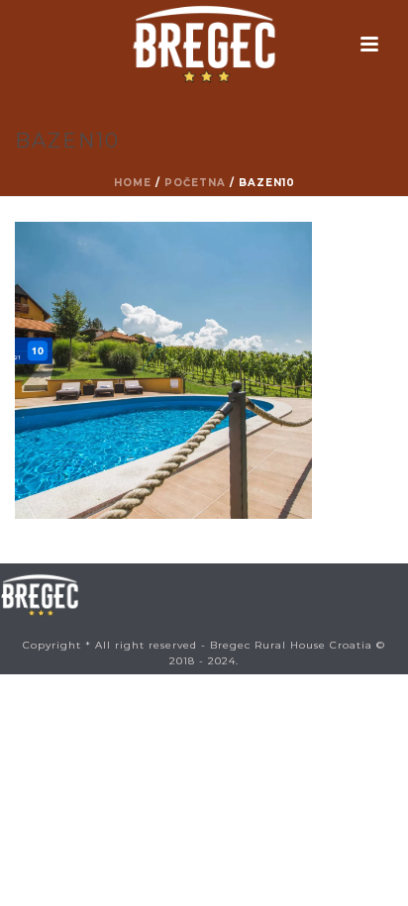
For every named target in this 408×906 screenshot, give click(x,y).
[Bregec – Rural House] (203, 44)
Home (133, 182)
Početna (195, 182)
